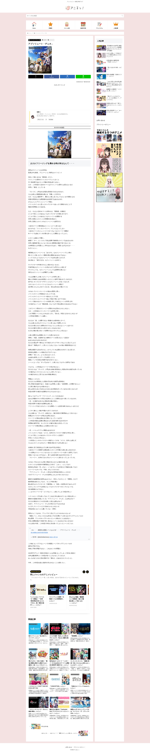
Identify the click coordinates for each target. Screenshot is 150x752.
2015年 (45, 40)
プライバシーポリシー (104, 124)
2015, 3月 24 (54, 537)
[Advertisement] (59, 97)
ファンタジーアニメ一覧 (35, 40)
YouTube (51, 119)
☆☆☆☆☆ (51, 40)
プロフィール (40, 119)
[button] (122, 16)
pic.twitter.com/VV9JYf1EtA (39, 532)
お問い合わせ (101, 120)
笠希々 (39, 112)
